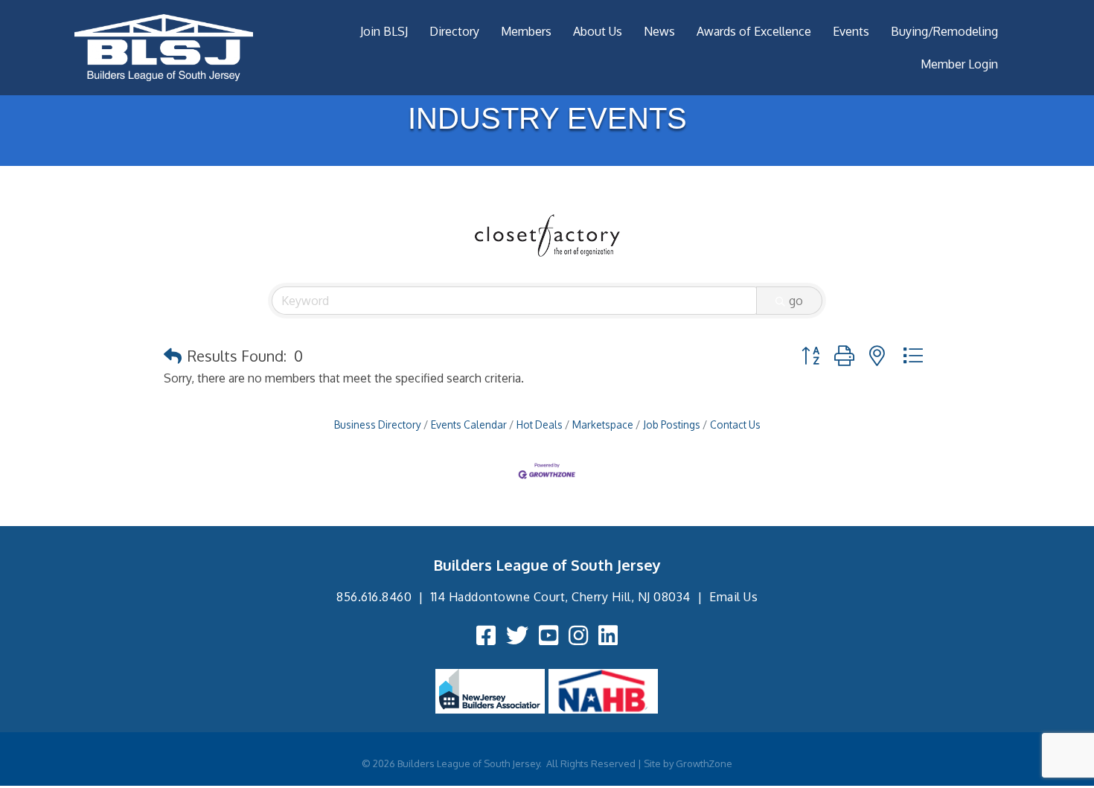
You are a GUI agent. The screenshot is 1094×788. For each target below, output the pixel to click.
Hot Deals (539, 424)
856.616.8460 (374, 596)
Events (851, 31)
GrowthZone (704, 763)
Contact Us (735, 424)
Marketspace (602, 424)
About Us (597, 31)
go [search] (796, 300)
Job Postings (671, 424)
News (659, 31)
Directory (454, 31)
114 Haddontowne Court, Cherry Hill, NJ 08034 (561, 596)
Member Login (959, 64)
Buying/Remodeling (944, 31)
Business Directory (377, 424)
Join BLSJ (384, 31)
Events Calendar (469, 424)
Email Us (733, 596)
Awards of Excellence (754, 31)
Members (526, 31)
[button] (173, 355)
